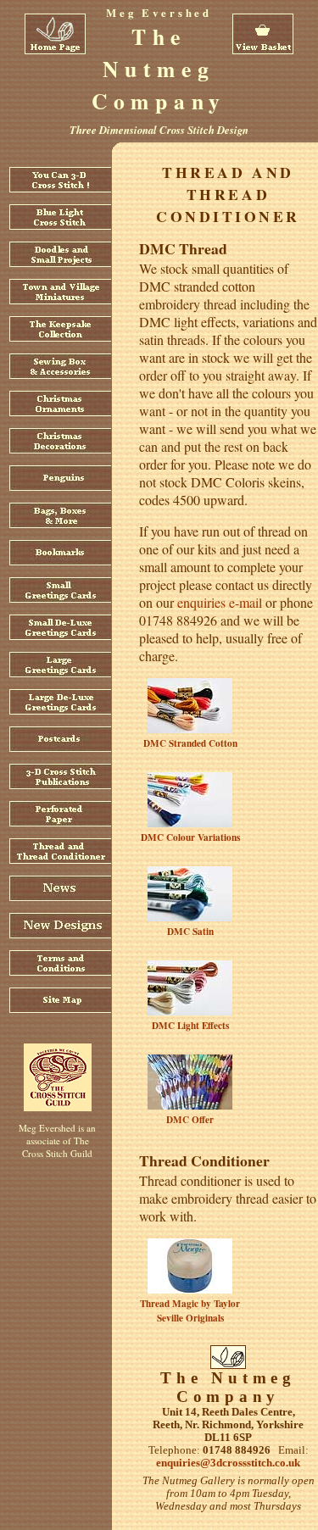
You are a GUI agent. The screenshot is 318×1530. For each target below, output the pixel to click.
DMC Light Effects (190, 1025)
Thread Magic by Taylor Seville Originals (190, 1310)
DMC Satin (190, 931)
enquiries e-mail (219, 602)
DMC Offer (190, 1119)
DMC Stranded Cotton (190, 743)
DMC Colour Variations (190, 837)
